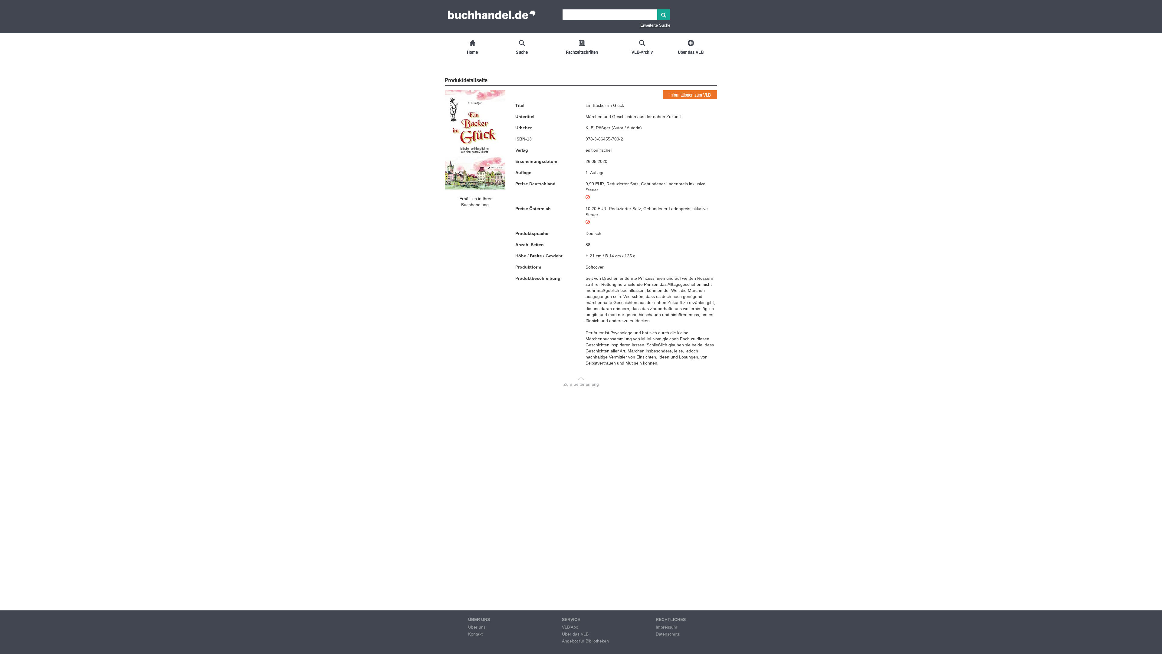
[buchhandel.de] (492, 16)
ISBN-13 (523, 139)
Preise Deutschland (535, 183)
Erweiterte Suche (655, 25)
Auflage (523, 172)
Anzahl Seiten (529, 244)
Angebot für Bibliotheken (585, 641)
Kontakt (475, 634)
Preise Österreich (533, 208)
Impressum (666, 627)
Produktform (528, 267)
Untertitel (524, 116)
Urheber (523, 127)
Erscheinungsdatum (536, 161)
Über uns (477, 627)
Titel (519, 105)
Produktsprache (531, 233)
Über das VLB (575, 634)
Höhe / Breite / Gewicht (539, 255)
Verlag (521, 150)
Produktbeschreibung (537, 278)
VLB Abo (570, 627)
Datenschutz (668, 634)
